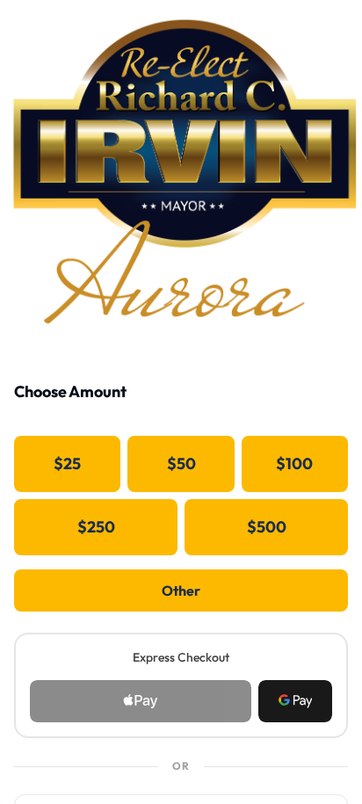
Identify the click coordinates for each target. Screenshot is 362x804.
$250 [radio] (96, 527)
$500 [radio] (266, 527)
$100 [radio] (294, 463)
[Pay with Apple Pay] (140, 701)
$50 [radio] (181, 463)
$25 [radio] (67, 463)
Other (181, 590)
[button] (295, 701)
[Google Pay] (295, 701)
